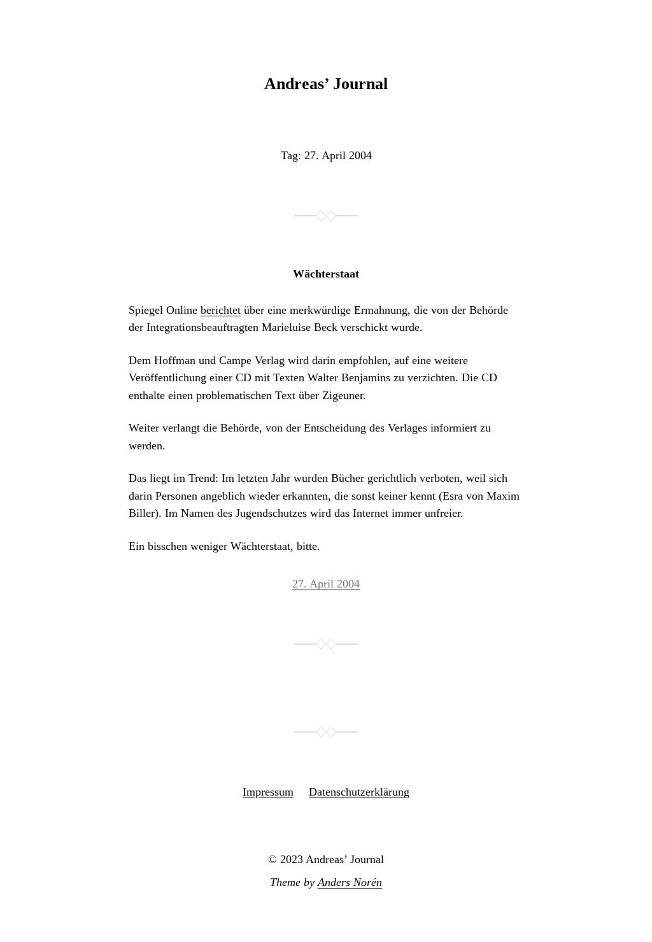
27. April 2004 (326, 583)
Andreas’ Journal (326, 83)
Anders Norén (350, 882)
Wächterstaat (326, 273)
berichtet (221, 310)
